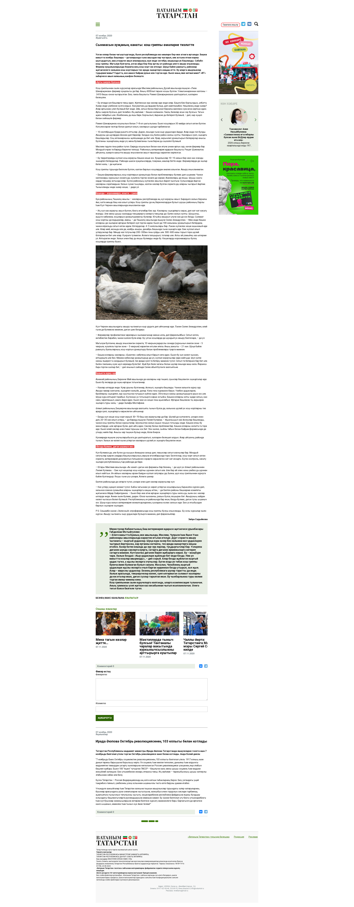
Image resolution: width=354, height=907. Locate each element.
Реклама (253, 837)
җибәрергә (105, 718)
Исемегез (101, 703)
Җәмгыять (101, 38)
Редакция (239, 837)
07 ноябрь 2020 (104, 36)
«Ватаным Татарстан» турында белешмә (208, 837)
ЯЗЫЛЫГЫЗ (131, 598)
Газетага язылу (230, 24)
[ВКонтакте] (200, 666)
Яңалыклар (102, 734)
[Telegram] (206, 666)
